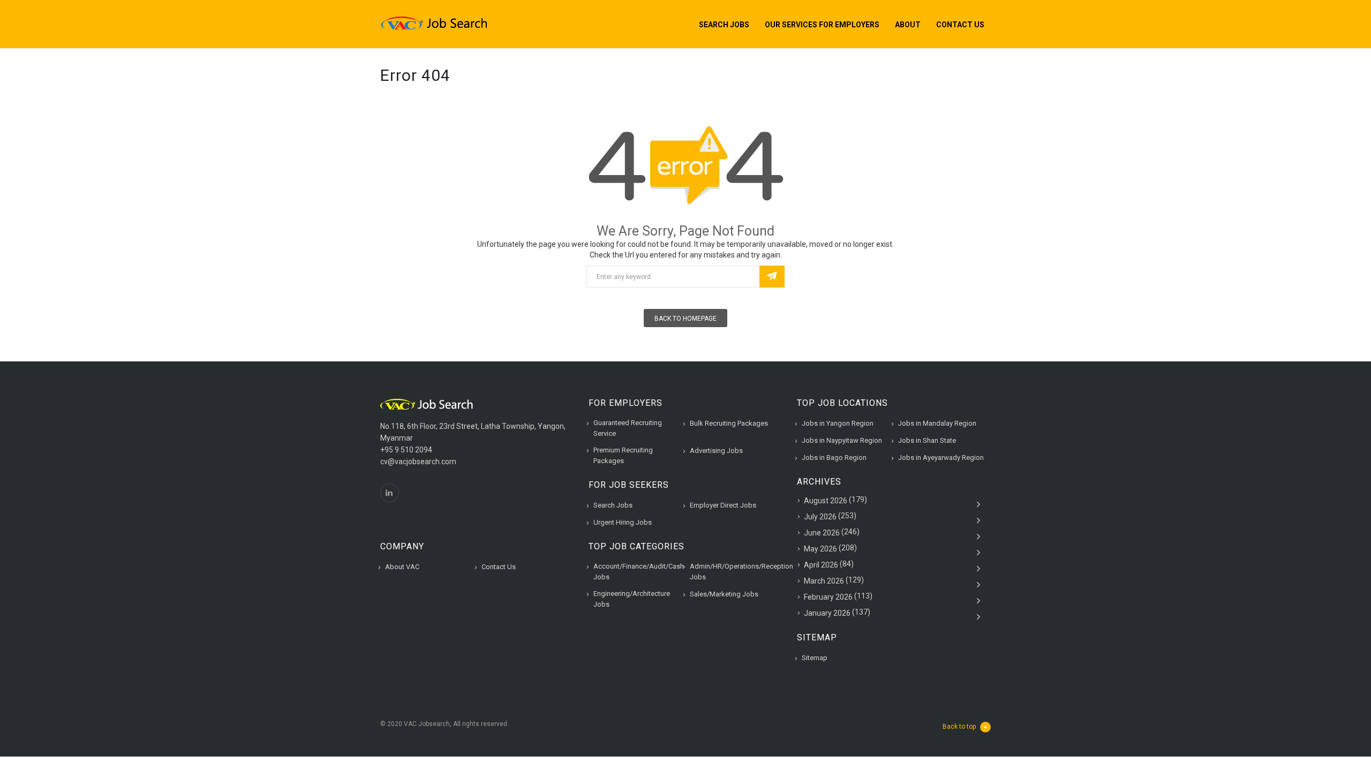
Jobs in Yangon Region (837, 423)
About (908, 24)
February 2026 (828, 597)
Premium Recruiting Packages (623, 455)
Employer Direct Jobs (723, 505)
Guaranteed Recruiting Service (627, 428)
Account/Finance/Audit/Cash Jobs (638, 571)
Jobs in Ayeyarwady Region (941, 457)
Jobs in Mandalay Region (937, 423)
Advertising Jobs (716, 451)
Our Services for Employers (822, 24)
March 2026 (824, 581)
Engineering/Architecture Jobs (631, 598)
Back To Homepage (685, 318)
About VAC (402, 567)
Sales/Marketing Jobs (724, 594)
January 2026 (827, 613)
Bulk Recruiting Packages (729, 423)
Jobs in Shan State (927, 440)
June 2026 (822, 532)
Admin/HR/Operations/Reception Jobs (741, 571)
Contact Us (960, 24)
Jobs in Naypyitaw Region (842, 440)
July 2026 (820, 516)
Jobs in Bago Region (834, 457)
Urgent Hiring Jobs (622, 522)
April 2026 (821, 565)
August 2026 (825, 500)
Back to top (959, 726)
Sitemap (814, 658)
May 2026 (820, 549)
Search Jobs (724, 24)
